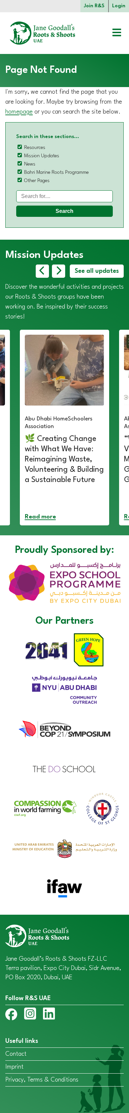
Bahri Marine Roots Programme (56, 172)
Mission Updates (41, 156)
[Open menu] (112, 33)
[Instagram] (30, 1015)
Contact (15, 1054)
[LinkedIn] (49, 1015)
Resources (34, 147)
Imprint (14, 1067)
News (29, 164)
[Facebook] (11, 1016)
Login (118, 6)
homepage (19, 112)
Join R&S (94, 6)
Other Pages (37, 180)
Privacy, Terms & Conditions (41, 1080)
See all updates (97, 271)
